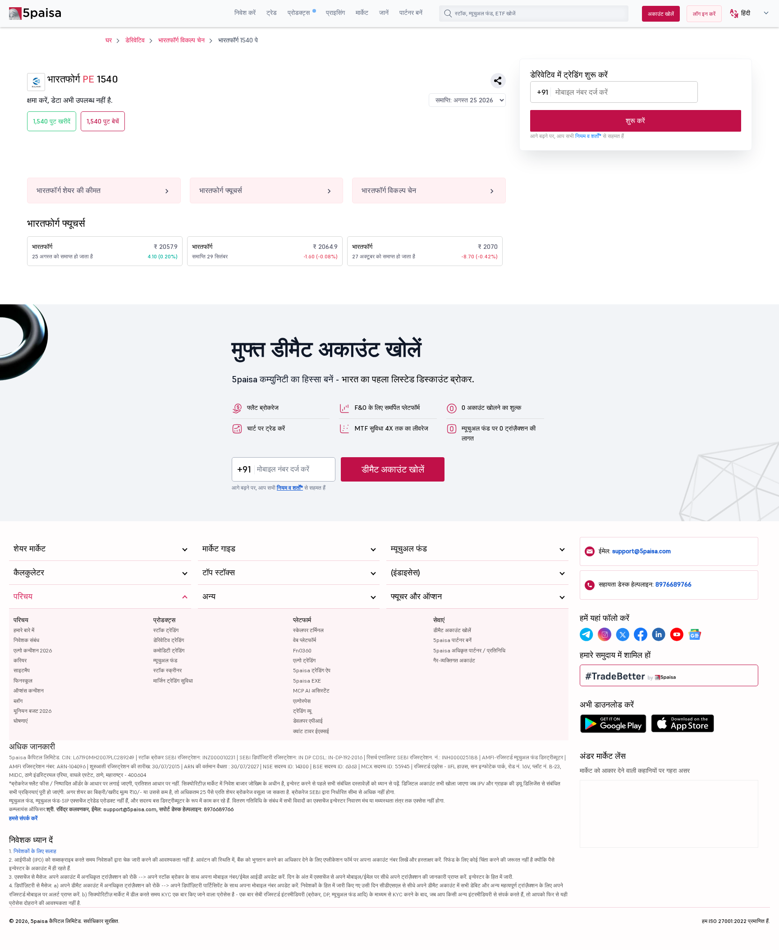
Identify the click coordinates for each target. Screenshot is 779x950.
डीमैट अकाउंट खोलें (393, 469)
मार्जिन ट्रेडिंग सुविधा (173, 680)
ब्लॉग (18, 701)
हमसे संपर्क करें (23, 818)
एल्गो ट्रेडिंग (304, 660)
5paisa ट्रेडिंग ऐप (311, 670)
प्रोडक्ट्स (300, 13)
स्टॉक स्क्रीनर (167, 670)
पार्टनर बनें (410, 13)
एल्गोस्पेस (302, 701)
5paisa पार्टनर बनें (452, 640)
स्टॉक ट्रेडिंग (166, 630)
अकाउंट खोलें (661, 13)
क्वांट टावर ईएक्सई (311, 731)
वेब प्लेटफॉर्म (304, 640)
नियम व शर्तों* (588, 136)
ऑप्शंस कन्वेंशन (29, 690)
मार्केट (362, 13)
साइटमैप (22, 670)
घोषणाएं (20, 720)
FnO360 (302, 650)
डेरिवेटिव (135, 40)
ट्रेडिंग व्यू (302, 710)
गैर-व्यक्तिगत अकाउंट (454, 660)
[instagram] (604, 634)
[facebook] (640, 634)
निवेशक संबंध (26, 640)
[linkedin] (658, 634)
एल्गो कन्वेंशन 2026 (33, 650)
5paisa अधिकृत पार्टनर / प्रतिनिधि (469, 650)
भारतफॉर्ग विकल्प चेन (181, 40)
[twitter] (622, 634)
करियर (20, 660)
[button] (746, 13)
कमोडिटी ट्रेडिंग (168, 650)
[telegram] (586, 634)
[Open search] (448, 13)
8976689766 (673, 584)
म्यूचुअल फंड (165, 660)
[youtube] (676, 634)
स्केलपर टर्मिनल (308, 630)
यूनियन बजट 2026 (32, 710)
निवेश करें (245, 13)
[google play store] (613, 726)
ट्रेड (271, 13)
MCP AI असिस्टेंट (311, 690)
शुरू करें (635, 120)
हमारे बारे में (24, 630)
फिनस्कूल (23, 680)
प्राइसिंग (335, 13)
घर (108, 40)
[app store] (683, 726)
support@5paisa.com (641, 551)
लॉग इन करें (704, 13)
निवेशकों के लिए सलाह (35, 851)
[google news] (694, 634)
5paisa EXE (307, 680)
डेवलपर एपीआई (308, 720)
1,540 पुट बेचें (103, 121)
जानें (384, 13)
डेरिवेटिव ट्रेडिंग (168, 640)
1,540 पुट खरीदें (51, 121)
